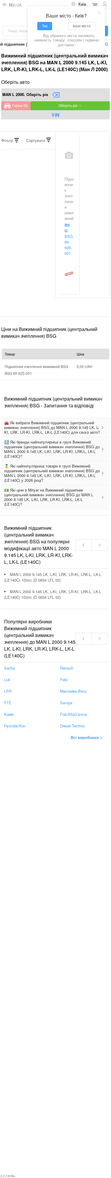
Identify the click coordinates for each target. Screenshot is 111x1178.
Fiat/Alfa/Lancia (73, 714)
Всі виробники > (86, 737)
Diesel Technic (72, 726)
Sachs (9, 668)
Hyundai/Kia (14, 726)
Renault (66, 668)
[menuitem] (79, 4)
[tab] (55, 427)
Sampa (66, 702)
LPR (8, 691)
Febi (63, 679)
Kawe (9, 714)
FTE (8, 702)
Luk (7, 679)
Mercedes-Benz (73, 691)
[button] (55, 427)
